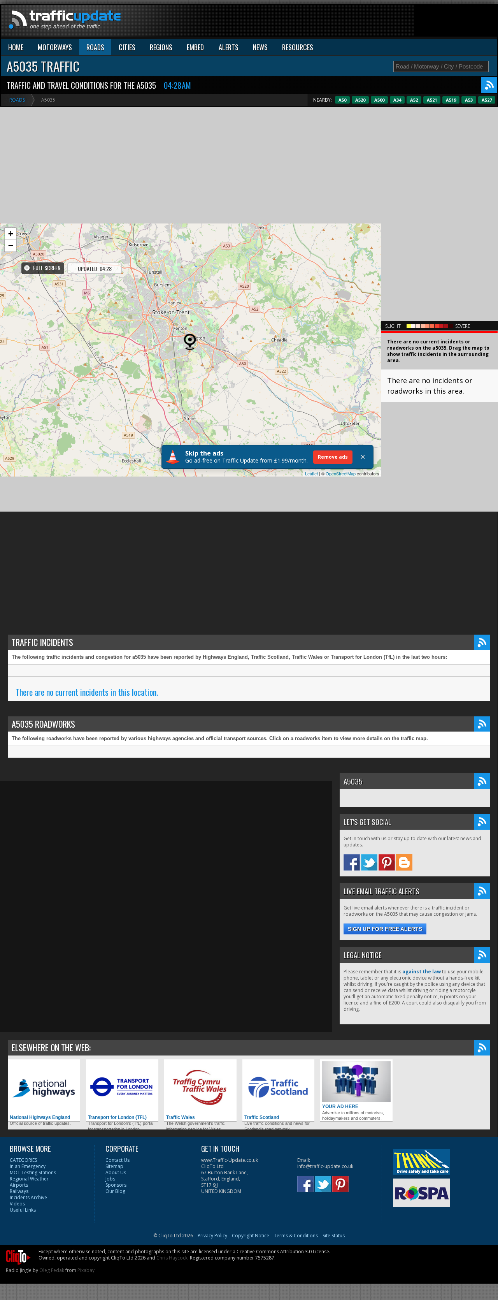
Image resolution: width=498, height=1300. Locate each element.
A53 (469, 100)
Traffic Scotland (261, 1117)
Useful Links (23, 1210)
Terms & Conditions (296, 1235)
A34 (397, 100)
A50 (342, 100)
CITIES (127, 47)
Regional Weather (29, 1178)
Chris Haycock (172, 1257)
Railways (19, 1191)
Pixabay (86, 1270)
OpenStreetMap (341, 473)
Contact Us (117, 1160)
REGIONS (161, 47)
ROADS (95, 47)
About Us (115, 1172)
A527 (487, 100)
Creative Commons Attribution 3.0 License (283, 1251)
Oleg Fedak (51, 1270)
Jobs (110, 1178)
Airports (19, 1185)
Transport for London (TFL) (117, 1117)
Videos (17, 1203)
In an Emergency (28, 1166)
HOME (15, 47)
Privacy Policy (212, 1235)
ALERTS (228, 47)
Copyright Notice (250, 1235)
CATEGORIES (23, 1160)
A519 (451, 100)
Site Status (334, 1235)
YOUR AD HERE (340, 1106)
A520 (360, 100)
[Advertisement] (355, 22)
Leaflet (311, 473)
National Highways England (40, 1117)
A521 (432, 100)
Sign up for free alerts (385, 929)
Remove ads (333, 457)
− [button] (10, 245)
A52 (414, 100)
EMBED (195, 47)
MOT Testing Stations (33, 1172)
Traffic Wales (180, 1117)
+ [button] (10, 234)
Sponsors (115, 1185)
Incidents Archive (28, 1197)
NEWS (260, 47)
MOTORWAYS (55, 47)
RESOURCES (297, 47)
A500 (379, 100)
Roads (17, 100)
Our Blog (115, 1191)
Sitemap (114, 1166)
